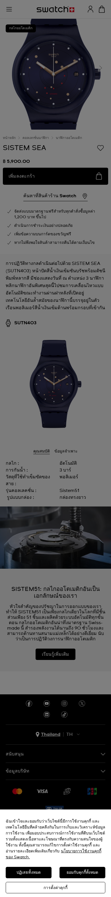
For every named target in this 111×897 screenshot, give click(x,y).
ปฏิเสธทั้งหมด (29, 873)
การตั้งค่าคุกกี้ (55, 888)
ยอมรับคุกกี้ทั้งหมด (82, 873)
